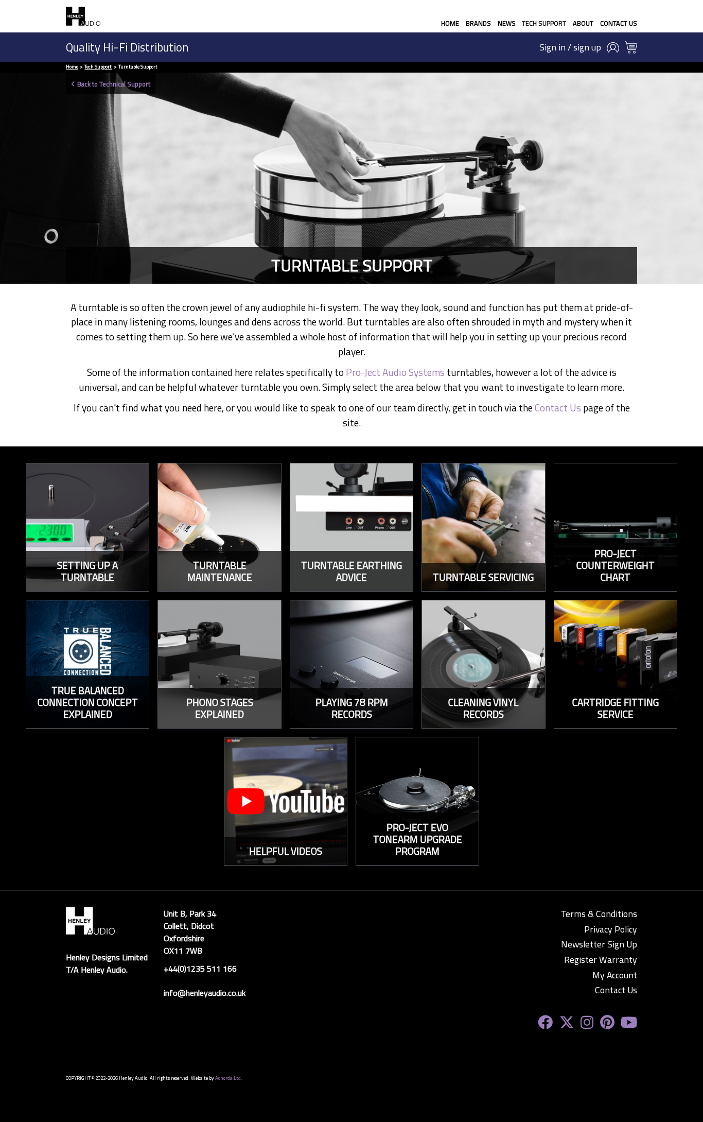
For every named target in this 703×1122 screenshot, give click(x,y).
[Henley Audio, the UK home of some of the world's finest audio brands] (90, 920)
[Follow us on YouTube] (629, 1022)
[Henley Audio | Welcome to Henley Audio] (83, 16)
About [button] (583, 23)
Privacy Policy (610, 929)
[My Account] (613, 47)
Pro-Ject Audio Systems (395, 372)
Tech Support (544, 23)
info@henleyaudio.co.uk (204, 993)
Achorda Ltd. (228, 1078)
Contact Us (618, 23)
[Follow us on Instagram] (587, 1022)
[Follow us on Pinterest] (607, 1022)
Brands (478, 23)
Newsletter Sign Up (599, 944)
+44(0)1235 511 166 (200, 968)
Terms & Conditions (599, 914)
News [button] (507, 23)
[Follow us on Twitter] (566, 1022)
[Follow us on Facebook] (545, 1022)
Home (450, 23)
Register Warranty (600, 959)
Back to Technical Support (113, 84)
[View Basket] (631, 47)
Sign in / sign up (570, 47)
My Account (614, 975)
